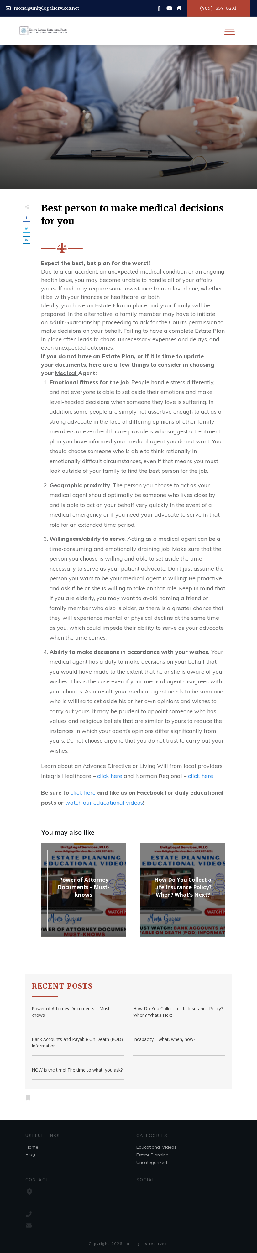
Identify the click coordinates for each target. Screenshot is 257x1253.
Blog (30, 1154)
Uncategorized (151, 1162)
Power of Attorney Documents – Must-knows (83, 887)
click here (109, 776)
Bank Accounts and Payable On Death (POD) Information (77, 1042)
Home (32, 1147)
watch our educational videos (104, 802)
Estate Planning (152, 1155)
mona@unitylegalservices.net (46, 8)
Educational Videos (156, 1147)
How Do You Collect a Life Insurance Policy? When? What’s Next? (183, 887)
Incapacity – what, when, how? (164, 1039)
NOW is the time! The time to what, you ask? (77, 1070)
